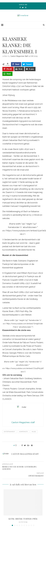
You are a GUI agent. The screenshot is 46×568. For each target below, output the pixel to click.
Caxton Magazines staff (19, 56)
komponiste (23, 431)
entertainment (9, 431)
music (34, 431)
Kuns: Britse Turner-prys (23, 519)
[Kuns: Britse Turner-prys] (23, 502)
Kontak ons (23, 4)
